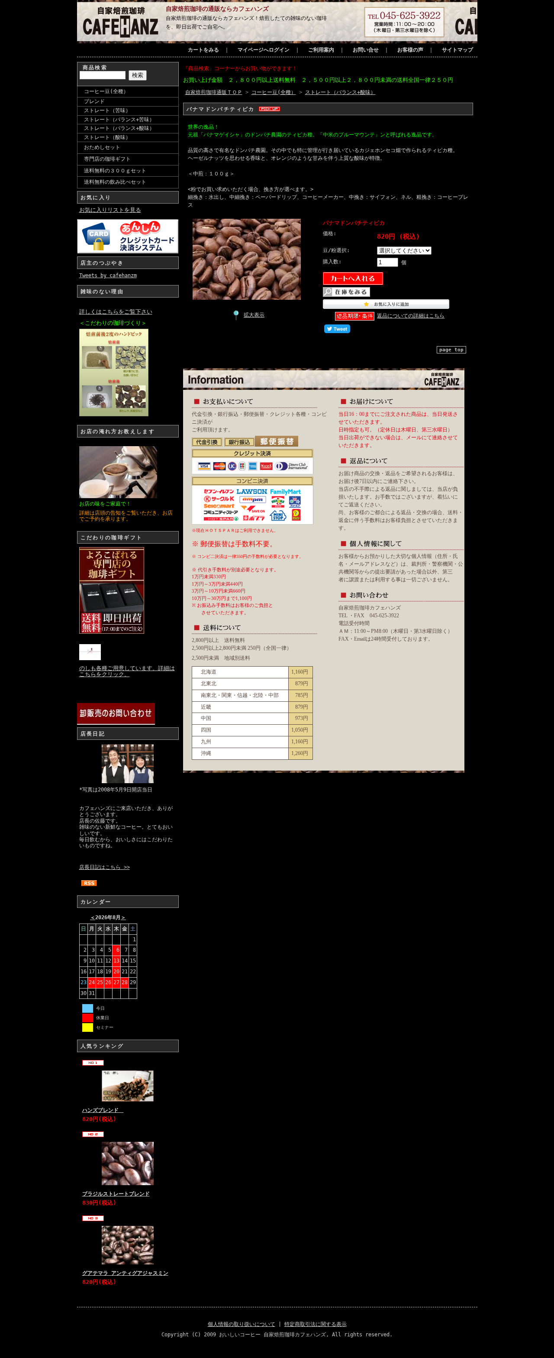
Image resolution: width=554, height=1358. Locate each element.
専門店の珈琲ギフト (107, 159)
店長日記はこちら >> (104, 867)
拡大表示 (254, 315)
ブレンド (94, 101)
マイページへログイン (264, 50)
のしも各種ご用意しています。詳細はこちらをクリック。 (127, 671)
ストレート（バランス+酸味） (119, 128)
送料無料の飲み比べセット (115, 182)
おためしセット (102, 147)
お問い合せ (366, 50)
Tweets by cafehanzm (108, 275)
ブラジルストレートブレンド (116, 1194)
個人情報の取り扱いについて (241, 1324)
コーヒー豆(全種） (106, 91)
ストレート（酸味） (107, 137)
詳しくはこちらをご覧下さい (115, 311)
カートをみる (203, 50)
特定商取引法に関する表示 (315, 1324)
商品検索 (95, 68)
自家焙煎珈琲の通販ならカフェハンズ (217, 8)
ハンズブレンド (103, 1110)
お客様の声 (410, 50)
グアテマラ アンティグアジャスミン (125, 1273)
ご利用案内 (321, 50)
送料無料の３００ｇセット (115, 171)
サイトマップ (457, 50)
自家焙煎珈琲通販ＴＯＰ (213, 92)
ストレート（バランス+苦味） (119, 120)
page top (451, 350)
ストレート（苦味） (107, 110)
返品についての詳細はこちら (410, 316)
